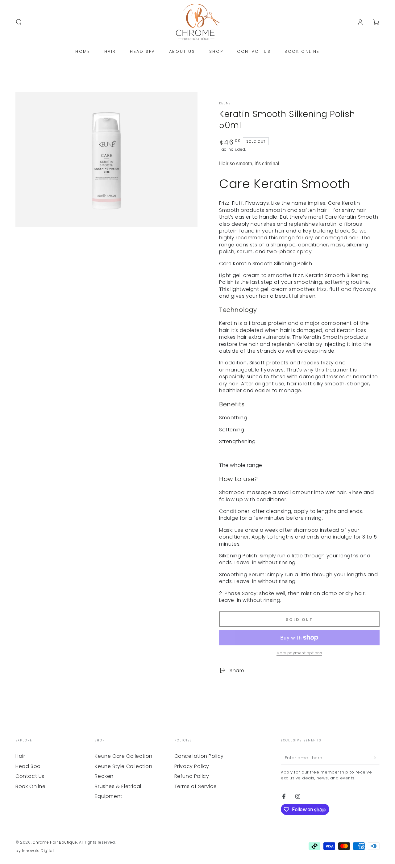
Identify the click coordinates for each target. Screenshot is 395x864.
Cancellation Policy (199, 756)
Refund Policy (191, 776)
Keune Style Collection (123, 766)
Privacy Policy (191, 766)
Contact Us (29, 776)
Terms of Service (195, 786)
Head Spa (28, 766)
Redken (104, 776)
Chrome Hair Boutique (55, 842)
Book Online (30, 786)
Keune (225, 103)
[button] (19, 22)
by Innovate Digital (34, 850)
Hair (20, 756)
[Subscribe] (376, 758)
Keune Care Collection (123, 756)
